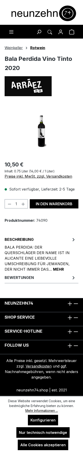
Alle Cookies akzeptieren (43, 445)
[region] (41, 131)
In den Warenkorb (54, 204)
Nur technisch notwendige (43, 432)
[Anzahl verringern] (9, 203)
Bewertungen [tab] (19, 277)
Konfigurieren (43, 420)
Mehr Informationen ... (41, 411)
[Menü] (11, 31)
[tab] (40, 254)
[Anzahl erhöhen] (23, 203)
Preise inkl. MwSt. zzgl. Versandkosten (38, 176)
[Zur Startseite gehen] (41, 13)
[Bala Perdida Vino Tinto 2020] (42, 131)
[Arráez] (41, 86)
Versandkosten (39, 366)
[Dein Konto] (60, 31)
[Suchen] (38, 31)
